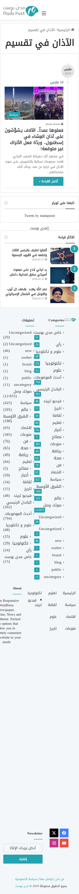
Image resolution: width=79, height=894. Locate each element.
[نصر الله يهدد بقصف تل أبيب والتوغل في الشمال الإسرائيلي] (62, 295)
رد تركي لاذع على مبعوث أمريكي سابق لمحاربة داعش (28, 272)
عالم (57, 498)
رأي (58, 344)
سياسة (55, 479)
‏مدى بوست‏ (38, 228)
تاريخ (57, 408)
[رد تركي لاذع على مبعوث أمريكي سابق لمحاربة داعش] (62, 275)
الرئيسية (64, 29)
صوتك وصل (52, 505)
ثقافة (56, 415)
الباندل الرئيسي (48, 389)
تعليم (56, 422)
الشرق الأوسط (48, 486)
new (58, 540)
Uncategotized (50, 529)
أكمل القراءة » (48, 181)
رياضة (56, 451)
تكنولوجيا (53, 363)
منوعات (55, 444)
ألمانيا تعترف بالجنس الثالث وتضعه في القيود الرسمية (29, 252)
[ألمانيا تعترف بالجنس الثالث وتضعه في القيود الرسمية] (62, 256)
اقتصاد (55, 472)
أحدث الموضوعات (48, 377)
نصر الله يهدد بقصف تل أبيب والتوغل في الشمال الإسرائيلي (26, 291)
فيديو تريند (52, 401)
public (56, 569)
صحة (57, 458)
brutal (56, 555)
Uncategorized (50, 517)
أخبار (57, 430)
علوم (57, 370)
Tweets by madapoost (39, 215)
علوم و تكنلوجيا (48, 351)
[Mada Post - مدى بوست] (20, 11)
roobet (56, 548)
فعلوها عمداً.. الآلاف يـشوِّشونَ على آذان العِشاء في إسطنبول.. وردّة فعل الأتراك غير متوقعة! (34, 139)
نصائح (56, 437)
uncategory (52, 576)
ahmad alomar (52, 124)
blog (57, 562)
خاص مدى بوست (47, 332)
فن (58, 465)
